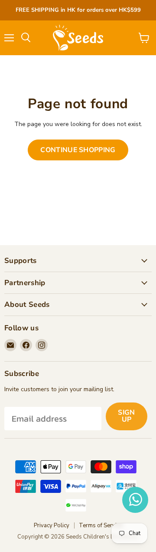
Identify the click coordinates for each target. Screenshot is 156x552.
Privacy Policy (51, 525)
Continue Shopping (77, 150)
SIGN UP (126, 416)
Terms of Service (100, 525)
